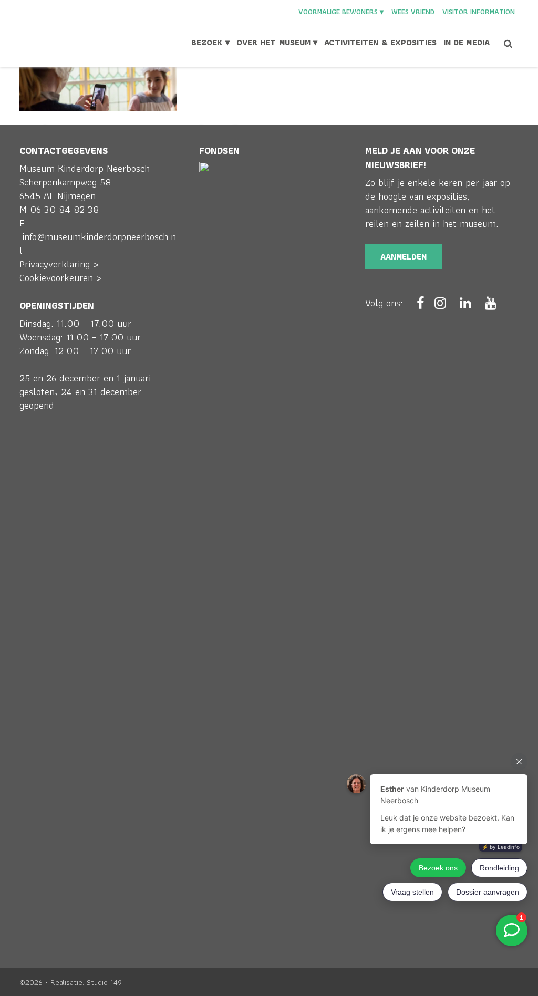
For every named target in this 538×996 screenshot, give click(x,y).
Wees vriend (412, 12)
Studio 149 (104, 982)
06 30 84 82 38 (64, 209)
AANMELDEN (403, 256)
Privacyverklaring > (59, 264)
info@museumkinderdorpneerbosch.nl (97, 243)
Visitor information (478, 12)
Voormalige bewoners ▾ (341, 12)
